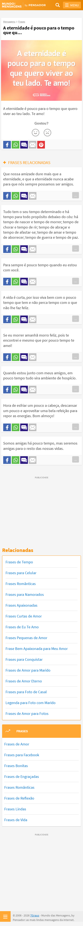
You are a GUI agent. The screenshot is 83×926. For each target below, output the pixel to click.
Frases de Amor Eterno (24, 681)
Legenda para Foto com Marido (31, 702)
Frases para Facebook (21, 754)
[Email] (32, 145)
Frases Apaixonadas (21, 605)
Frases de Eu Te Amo (22, 626)
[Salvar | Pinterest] (41, 145)
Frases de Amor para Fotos (27, 713)
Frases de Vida (15, 819)
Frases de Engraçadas (21, 776)
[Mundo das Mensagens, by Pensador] (22, 5)
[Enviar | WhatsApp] (15, 145)
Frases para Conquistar (24, 659)
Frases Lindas (15, 809)
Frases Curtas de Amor (24, 616)
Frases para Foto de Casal (26, 691)
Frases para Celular (21, 572)
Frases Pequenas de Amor (26, 637)
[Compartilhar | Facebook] (7, 145)
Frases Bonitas (16, 765)
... (75, 195)
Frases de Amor (16, 744)
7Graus (34, 915)
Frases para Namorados (25, 594)
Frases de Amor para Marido (28, 670)
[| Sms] (24, 145)
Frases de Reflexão (19, 798)
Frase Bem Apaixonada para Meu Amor (37, 648)
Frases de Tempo (19, 562)
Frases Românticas (21, 583)
